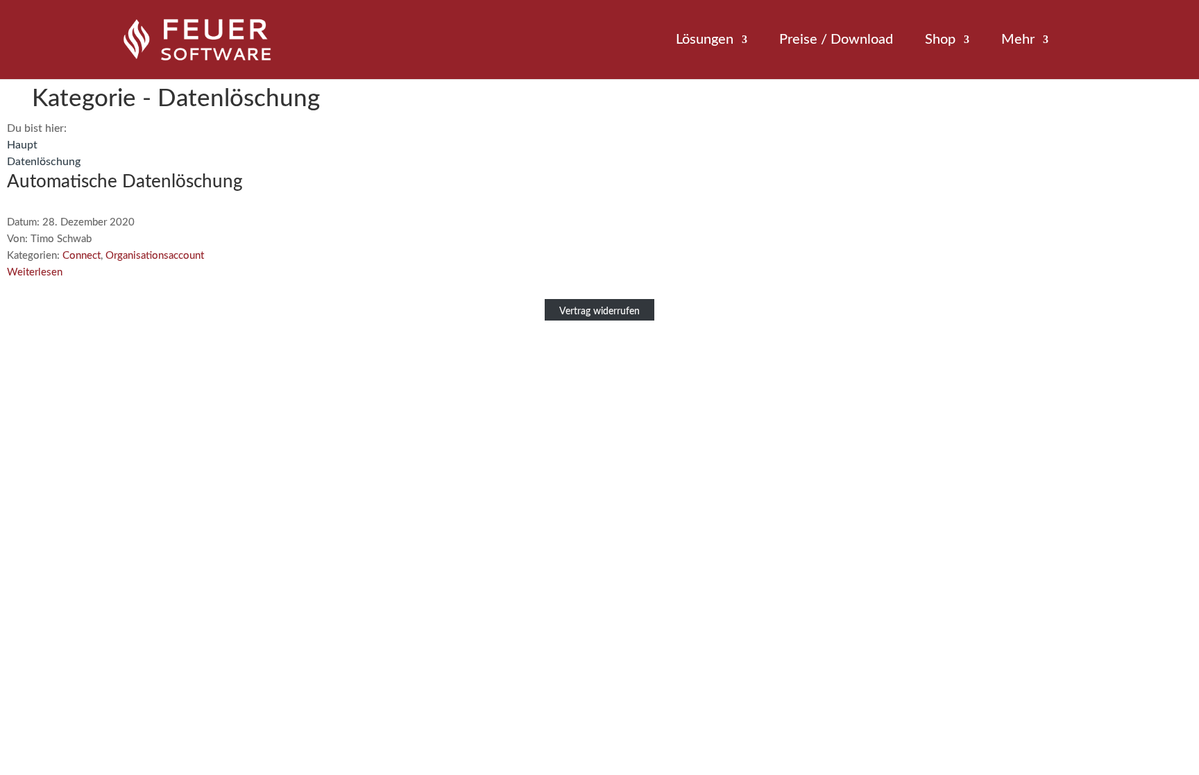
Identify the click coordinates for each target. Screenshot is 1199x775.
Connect (81, 255)
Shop (940, 40)
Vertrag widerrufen (599, 311)
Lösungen (704, 40)
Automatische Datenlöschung (125, 182)
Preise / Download (836, 40)
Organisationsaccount (154, 255)
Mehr (1018, 40)
